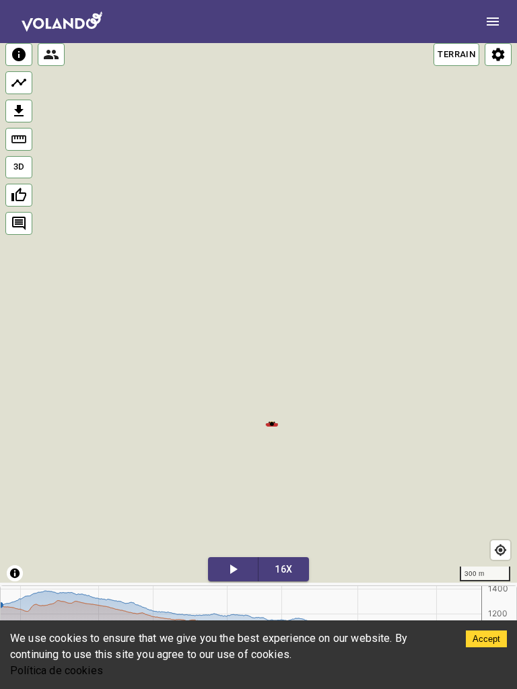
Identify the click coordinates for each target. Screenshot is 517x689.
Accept (486, 639)
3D (19, 166)
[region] (258, 313)
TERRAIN (456, 54)
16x (283, 569)
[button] (272, 423)
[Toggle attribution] (15, 573)
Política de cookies (56, 670)
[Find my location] (500, 550)
